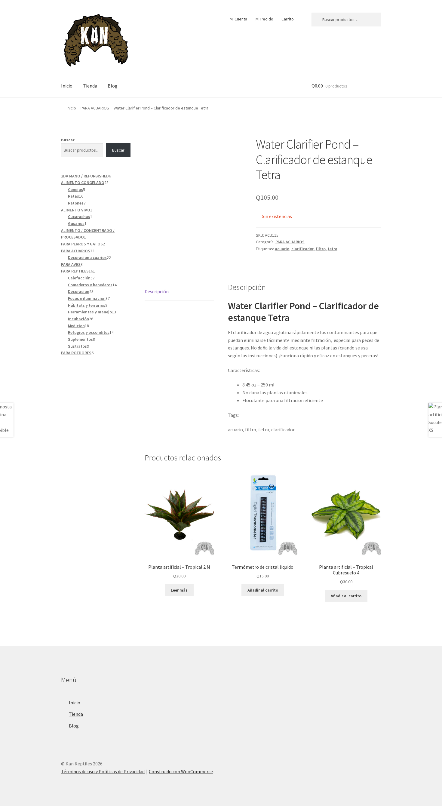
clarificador (302, 248)
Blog (113, 86)
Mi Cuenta (238, 19)
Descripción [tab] (157, 291)
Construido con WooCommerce (181, 771)
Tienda (90, 86)
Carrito (287, 19)
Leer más (179, 590)
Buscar (68, 140)
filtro (321, 248)
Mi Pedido (264, 19)
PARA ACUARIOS (95, 108)
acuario (282, 248)
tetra (332, 248)
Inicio (66, 86)
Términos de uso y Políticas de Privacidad (103, 771)
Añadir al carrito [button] (262, 590)
